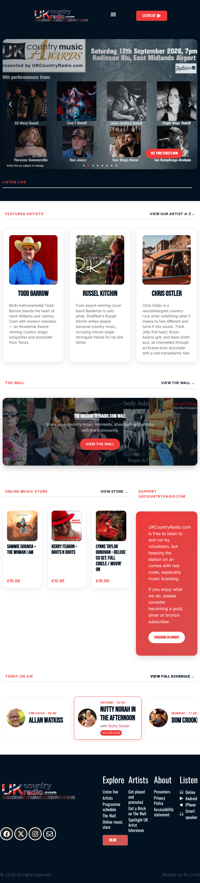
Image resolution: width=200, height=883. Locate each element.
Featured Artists (24, 214)
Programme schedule (111, 806)
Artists (108, 797)
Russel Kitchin (100, 293)
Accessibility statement (163, 812)
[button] (113, 14)
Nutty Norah (118, 726)
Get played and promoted (136, 797)
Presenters (162, 791)
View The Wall (176, 383)
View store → (114, 491)
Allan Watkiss (46, 720)
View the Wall (100, 444)
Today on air (19, 676)
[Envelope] (49, 833)
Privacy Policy (159, 800)
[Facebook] (6, 833)
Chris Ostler (167, 293)
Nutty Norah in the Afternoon (118, 713)
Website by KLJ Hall (181, 874)
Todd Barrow (33, 293)
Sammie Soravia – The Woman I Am (21, 549)
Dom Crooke (185, 720)
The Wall (14, 383)
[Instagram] (35, 833)
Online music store (26, 491)
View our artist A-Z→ (172, 214)
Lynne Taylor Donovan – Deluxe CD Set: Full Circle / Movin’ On (111, 558)
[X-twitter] (20, 833)
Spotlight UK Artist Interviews (138, 825)
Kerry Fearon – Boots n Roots (64, 549)
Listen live (110, 791)
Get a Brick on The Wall (137, 811)
